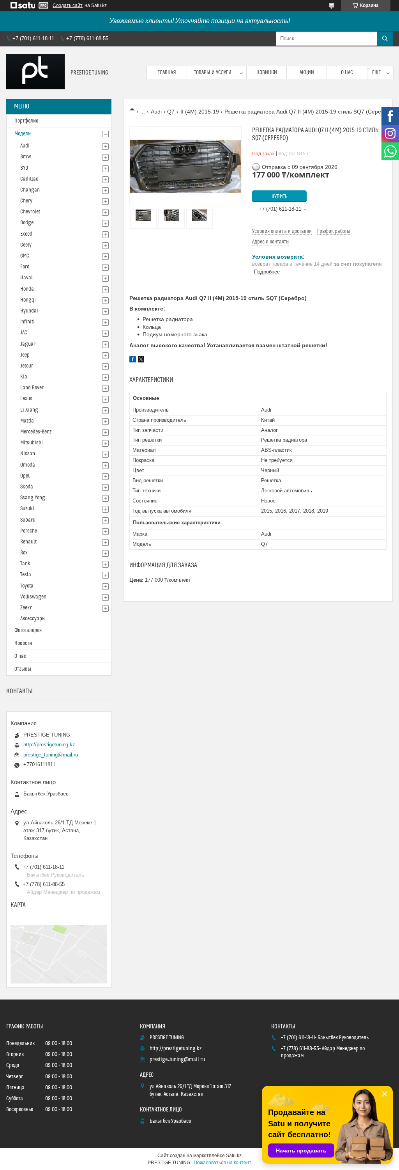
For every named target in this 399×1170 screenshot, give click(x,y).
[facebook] (132, 360)
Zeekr (26, 608)
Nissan (27, 454)
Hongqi (28, 300)
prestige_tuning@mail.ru (50, 755)
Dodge (27, 223)
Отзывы (22, 669)
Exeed (26, 234)
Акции (307, 72)
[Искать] (385, 39)
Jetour (26, 366)
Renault (28, 542)
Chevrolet (30, 212)
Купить (280, 197)
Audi (156, 111)
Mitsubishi (31, 443)
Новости (23, 643)
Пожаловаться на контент (222, 1162)
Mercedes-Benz (35, 432)
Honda (27, 289)
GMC (24, 256)
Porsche (28, 531)
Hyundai (29, 311)
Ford (25, 267)
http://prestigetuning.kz (49, 744)
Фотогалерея (28, 630)
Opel (25, 476)
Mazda (27, 421)
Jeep (25, 355)
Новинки (266, 72)
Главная (166, 72)
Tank (25, 564)
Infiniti (27, 322)
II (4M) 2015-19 (199, 111)
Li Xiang (29, 410)
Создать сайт (68, 5)
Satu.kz (234, 1155)
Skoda (26, 487)
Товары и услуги (212, 72)
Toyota (27, 586)
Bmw (25, 157)
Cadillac (29, 179)
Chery (26, 201)
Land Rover (32, 388)
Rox (24, 553)
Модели (22, 134)
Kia (23, 377)
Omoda (27, 465)
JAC (23, 333)
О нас (347, 72)
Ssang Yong (32, 498)
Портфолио (26, 121)
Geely (26, 245)
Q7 (171, 111)
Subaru (27, 520)
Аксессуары (33, 619)
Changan (30, 190)
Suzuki (27, 509)
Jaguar (27, 344)
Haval (26, 278)
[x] (141, 360)
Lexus (26, 399)
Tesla (25, 575)
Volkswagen (33, 597)
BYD (24, 168)
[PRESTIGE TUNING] (35, 72)
